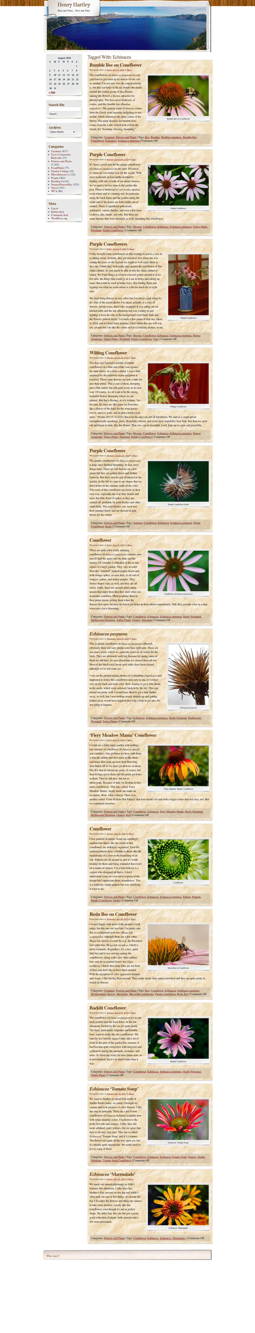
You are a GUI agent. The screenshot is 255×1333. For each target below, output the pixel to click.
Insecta (111, 994)
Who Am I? (53, 1256)
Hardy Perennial (192, 616)
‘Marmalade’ (112, 1174)
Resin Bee (182, 994)
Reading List (58, 181)
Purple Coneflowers (108, 243)
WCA (54, 191)
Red (128, 815)
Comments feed (59, 215)
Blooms (137, 226)
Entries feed (57, 211)
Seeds (108, 526)
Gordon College (60, 171)
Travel (54, 187)
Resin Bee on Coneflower (113, 914)
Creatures (109, 137)
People (55, 178)
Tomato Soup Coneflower (117, 1160)
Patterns (196, 897)
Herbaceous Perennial (103, 620)
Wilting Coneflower (108, 352)
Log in (54, 208)
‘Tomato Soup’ (114, 1088)
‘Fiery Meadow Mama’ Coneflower (123, 734)
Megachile (122, 994)
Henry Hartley (74, 5)
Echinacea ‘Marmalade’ (173, 1238)
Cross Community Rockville (61, 156)
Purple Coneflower (107, 154)
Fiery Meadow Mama (172, 811)
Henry (129, 70)
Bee (147, 137)
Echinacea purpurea (128, 140)
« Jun (52, 92)
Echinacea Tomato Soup (173, 1157)
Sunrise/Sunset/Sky (61, 184)
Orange (136, 620)
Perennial (96, 230)
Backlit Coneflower (108, 1007)
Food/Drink (57, 167)
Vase (155, 339)
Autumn (137, 523)
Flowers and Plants (126, 137)
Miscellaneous (59, 174)
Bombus (155, 137)
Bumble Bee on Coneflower (116, 64)
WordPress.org (59, 218)
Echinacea (110, 140)
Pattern (187, 897)
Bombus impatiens (171, 137)
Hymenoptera (98, 994)
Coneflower (97, 140)
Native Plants (200, 226)
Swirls (116, 900)
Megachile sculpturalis (141, 994)
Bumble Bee (190, 137)
